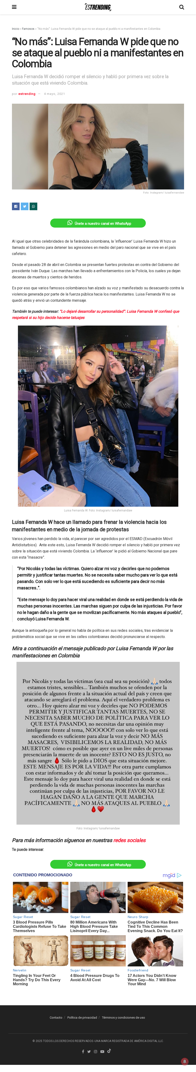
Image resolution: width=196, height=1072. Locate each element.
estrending (27, 94)
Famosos (28, 29)
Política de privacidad (82, 1017)
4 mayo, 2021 (54, 94)
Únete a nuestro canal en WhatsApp (103, 223)
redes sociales (129, 840)
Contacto (56, 1017)
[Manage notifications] (185, 1061)
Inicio (15, 29)
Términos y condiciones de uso (123, 1017)
